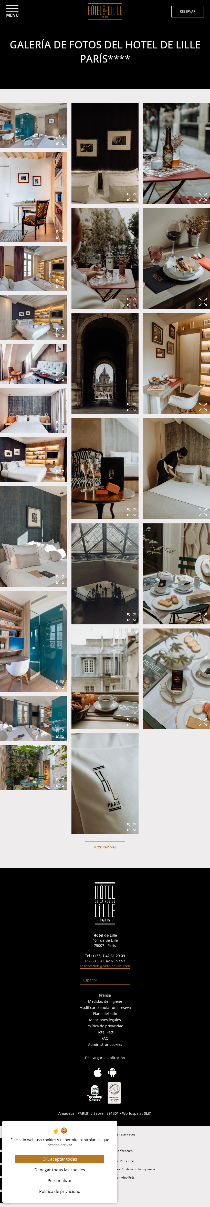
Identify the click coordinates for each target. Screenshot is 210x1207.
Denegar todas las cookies (59, 1170)
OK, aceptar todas (60, 1159)
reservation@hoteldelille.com (105, 965)
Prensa (105, 995)
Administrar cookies (105, 1044)
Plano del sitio (105, 1013)
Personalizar (60, 1180)
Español (90, 980)
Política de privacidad (105, 1025)
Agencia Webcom (120, 1151)
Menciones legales (105, 1019)
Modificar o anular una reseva (105, 1007)
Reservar (187, 11)
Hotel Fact (105, 1032)
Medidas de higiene (105, 1001)
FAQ (105, 1038)
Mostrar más (105, 847)
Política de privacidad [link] (59, 1191)
